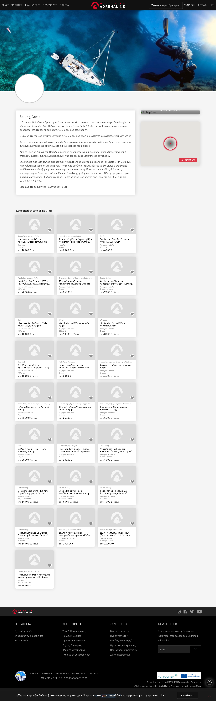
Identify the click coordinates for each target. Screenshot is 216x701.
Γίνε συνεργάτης (119, 635)
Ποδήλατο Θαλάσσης (67, 362)
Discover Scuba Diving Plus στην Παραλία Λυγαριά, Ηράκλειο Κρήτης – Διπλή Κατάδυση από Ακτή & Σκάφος (33, 492)
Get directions (188, 159)
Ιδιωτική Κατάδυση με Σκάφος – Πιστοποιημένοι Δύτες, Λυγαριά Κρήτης (33, 534)
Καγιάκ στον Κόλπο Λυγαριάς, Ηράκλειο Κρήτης (114, 408)
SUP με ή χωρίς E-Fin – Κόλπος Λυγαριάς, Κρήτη (32, 450)
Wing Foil (62, 320)
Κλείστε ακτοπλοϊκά (73, 649)
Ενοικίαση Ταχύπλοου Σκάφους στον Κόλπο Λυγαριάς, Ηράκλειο (74, 450)
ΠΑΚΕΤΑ (64, 5)
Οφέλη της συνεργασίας (123, 645)
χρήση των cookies (156, 695)
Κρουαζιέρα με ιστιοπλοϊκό (28, 236)
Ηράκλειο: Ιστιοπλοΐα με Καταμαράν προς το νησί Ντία (32, 240)
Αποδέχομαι (187, 695)
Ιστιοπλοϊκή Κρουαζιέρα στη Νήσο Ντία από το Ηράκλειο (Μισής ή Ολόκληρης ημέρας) (75, 240)
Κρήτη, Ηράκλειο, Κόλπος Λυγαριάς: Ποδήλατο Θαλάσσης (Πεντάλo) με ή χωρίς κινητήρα (74, 366)
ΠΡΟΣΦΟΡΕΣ (50, 5)
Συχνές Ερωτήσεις (72, 645)
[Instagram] (179, 611)
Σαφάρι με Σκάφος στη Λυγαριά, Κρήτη (115, 366)
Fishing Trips (64, 404)
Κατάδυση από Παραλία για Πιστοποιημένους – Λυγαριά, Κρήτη (114, 492)
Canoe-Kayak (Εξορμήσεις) (111, 404)
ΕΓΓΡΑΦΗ (203, 5)
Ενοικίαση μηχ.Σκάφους (68, 446)
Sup (19, 446)
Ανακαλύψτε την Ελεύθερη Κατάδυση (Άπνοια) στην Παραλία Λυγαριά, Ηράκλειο (116, 450)
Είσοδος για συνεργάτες (123, 640)
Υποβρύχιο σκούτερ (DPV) (28, 278)
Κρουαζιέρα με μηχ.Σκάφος (79, 278)
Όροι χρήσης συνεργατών (123, 649)
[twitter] (192, 611)
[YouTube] (199, 611)
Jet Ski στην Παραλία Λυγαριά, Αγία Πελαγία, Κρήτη (114, 240)
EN (213, 5)
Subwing (21, 362)
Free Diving (104, 446)
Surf (19, 320)
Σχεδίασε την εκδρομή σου (165, 5)
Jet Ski (102, 236)
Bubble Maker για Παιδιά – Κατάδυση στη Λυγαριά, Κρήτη (74, 492)
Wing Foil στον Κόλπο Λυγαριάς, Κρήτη (74, 324)
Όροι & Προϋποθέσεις (74, 631)
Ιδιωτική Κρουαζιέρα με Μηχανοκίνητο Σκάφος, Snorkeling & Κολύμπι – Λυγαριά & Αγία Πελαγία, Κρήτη (75, 282)
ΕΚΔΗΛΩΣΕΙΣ (32, 5)
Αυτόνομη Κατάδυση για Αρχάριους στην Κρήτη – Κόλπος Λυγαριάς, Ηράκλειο (116, 282)
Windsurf (103, 320)
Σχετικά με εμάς (24, 631)
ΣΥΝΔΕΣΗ (189, 5)
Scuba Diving (105, 278)
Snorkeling (63, 278)
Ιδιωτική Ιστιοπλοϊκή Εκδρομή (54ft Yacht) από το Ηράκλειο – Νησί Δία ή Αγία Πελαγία (115, 534)
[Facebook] (185, 611)
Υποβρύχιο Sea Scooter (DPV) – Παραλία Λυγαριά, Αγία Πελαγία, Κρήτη (33, 282)
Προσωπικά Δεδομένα (74, 640)
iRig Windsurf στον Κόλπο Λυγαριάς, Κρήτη (112, 324)
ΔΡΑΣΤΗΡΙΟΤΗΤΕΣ (11, 5)
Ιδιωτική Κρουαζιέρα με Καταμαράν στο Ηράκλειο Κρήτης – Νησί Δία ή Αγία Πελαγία (75, 534)
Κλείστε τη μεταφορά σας (76, 654)
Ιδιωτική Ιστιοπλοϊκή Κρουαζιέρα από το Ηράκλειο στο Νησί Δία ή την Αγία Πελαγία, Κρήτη (34, 576)
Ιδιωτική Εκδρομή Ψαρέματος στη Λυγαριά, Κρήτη (75, 408)
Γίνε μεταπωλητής (120, 631)
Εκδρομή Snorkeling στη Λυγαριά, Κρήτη (34, 408)
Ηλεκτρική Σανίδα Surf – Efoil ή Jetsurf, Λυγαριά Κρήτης (32, 324)
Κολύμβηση (127, 362)
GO (195, 649)
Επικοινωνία (21, 640)
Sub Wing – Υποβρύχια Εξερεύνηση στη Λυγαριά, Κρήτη (33, 366)
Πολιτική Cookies (71, 635)
